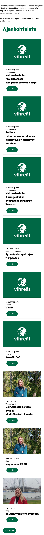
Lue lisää (12, 89)
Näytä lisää (9, 530)
